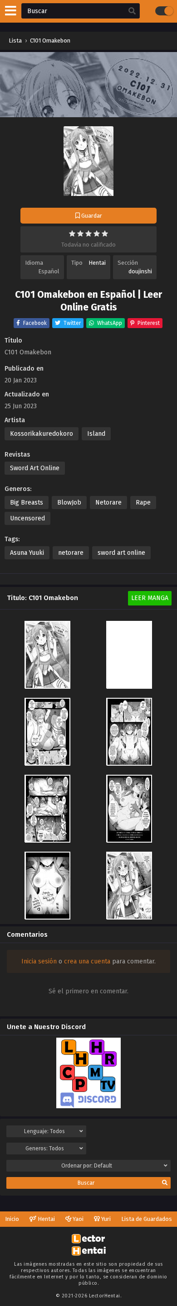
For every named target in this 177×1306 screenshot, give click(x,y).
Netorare (108, 502)
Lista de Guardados (146, 1218)
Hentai (97, 262)
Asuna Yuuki (27, 553)
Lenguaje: (44, 1131)
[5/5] (105, 233)
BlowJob (69, 502)
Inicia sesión (39, 961)
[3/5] (88, 233)
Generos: (44, 1148)
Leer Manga (149, 598)
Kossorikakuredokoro (41, 434)
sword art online (121, 553)
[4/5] (97, 233)
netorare (71, 553)
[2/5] (80, 233)
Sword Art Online (34, 468)
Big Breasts (26, 502)
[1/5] (72, 233)
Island (96, 434)
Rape (143, 502)
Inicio (12, 1218)
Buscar (86, 1183)
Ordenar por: (86, 1166)
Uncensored (27, 518)
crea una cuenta (87, 961)
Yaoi (77, 1218)
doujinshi (140, 271)
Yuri (105, 1218)
